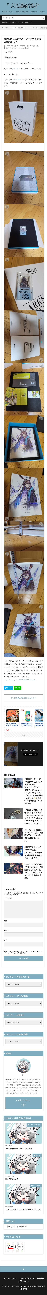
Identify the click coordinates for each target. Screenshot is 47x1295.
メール (6, 930)
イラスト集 (33, 28)
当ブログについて (7, 12)
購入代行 (34, 12)
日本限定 (12, 22)
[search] (42, 18)
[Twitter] (8, 688)
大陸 (14, 48)
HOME (6, 28)
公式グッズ (19, 22)
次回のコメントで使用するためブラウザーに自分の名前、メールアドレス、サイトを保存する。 (23, 952)
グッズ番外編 (36, 1185)
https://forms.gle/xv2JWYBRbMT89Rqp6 (19, 680)
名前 (5, 921)
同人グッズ (27, 22)
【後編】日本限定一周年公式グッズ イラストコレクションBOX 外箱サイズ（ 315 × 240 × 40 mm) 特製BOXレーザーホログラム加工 (33, 817)
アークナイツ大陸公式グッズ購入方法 (18, 1149)
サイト (6, 940)
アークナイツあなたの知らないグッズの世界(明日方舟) (23, 5)
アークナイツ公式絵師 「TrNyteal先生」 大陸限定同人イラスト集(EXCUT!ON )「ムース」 (33, 835)
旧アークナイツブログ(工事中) (17, 1227)
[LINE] (17, 688)
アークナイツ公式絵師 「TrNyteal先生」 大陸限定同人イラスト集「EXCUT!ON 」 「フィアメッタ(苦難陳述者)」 (33, 871)
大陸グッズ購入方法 (22, 12)
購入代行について (11, 1179)
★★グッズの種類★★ (19, 28)
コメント (7, 898)
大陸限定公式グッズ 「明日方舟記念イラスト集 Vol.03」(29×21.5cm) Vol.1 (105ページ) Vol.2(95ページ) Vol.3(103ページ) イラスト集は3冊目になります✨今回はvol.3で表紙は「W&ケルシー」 (33, 791)
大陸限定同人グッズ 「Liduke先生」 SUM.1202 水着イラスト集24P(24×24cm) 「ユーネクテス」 (33, 852)
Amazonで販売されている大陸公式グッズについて (23, 1209)
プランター (16, 69)
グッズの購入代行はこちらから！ (23, 698)
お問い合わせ (23, 1281)
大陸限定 (5, 22)
